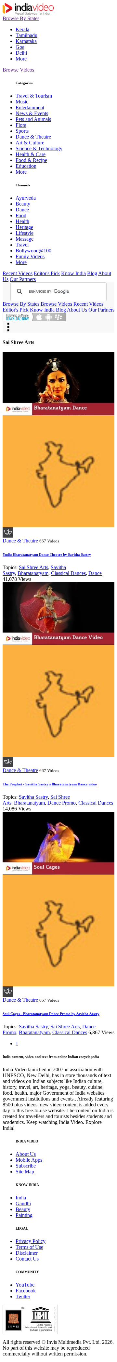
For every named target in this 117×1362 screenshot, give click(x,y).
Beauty (23, 204)
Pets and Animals (33, 119)
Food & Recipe (31, 160)
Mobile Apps (29, 1160)
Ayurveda (26, 198)
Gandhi (23, 1203)
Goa (20, 47)
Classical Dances (68, 573)
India (21, 1197)
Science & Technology (39, 148)
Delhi (21, 53)
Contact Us (27, 1259)
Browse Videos (18, 70)
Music (22, 101)
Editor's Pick (47, 273)
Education (26, 166)
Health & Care (31, 154)
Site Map (25, 1171)
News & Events (32, 113)
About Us (77, 310)
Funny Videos (30, 256)
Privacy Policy (31, 1241)
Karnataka (26, 41)
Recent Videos (17, 273)
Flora (21, 125)
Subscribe (26, 1165)
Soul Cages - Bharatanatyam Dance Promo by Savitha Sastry (51, 1014)
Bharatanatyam (33, 573)
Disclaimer (27, 1253)
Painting (24, 1215)
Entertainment (30, 107)
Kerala (22, 29)
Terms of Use (29, 1247)
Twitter (23, 1296)
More (21, 58)
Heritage (24, 227)
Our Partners (23, 279)
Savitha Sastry (33, 797)
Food (21, 215)
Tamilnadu (26, 35)
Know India (73, 273)
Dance (22, 209)
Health (22, 221)
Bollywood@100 (33, 250)
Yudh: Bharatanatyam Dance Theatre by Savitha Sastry (47, 554)
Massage (24, 239)
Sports (22, 131)
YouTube (25, 1285)
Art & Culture (30, 142)
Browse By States (21, 18)
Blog (92, 273)
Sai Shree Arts (33, 567)
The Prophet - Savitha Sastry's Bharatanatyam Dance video (50, 784)
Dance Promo (61, 803)
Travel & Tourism (34, 96)
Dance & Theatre (33, 137)
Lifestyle (24, 233)
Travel (22, 244)
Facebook (26, 1290)
